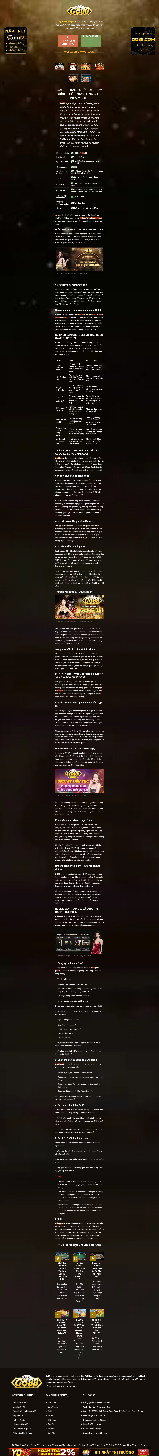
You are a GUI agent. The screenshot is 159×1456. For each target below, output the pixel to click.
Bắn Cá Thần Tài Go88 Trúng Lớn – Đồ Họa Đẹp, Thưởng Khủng (79, 1328)
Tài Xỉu (51, 1429)
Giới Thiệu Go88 (19, 1402)
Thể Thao (52, 1420)
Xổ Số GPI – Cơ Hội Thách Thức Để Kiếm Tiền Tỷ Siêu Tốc (97, 1326)
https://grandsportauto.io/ (103, 1407)
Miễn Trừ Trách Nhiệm (92, 1424)
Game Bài (52, 1402)
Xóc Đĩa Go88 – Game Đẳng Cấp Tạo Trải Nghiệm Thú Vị (79, 1271)
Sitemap (103, 1433)
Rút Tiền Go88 (19, 1420)
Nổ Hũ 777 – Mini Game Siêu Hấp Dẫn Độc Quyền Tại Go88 (62, 1326)
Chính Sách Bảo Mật (92, 1429)
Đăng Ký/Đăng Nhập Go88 (24, 1411)
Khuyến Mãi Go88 (20, 1424)
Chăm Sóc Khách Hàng (22, 1433)
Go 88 (84, 153)
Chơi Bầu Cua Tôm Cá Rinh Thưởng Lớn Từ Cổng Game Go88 (62, 1271)
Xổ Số (50, 1415)
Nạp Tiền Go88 (19, 1415)
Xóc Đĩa (51, 1433)
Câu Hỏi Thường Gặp (22, 1429)
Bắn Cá (51, 1424)
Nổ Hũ (51, 1411)
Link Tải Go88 (19, 1407)
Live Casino (53, 1407)
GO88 (62, 103)
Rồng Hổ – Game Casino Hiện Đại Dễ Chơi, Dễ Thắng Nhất (97, 1270)
